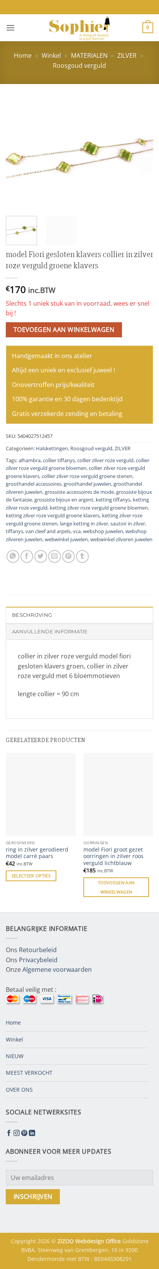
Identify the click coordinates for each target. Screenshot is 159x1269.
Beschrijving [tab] (32, 615)
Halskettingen (52, 448)
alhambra (30, 460)
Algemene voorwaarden (57, 969)
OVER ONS (19, 1089)
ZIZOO (66, 1241)
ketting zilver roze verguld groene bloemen (99, 507)
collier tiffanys (59, 460)
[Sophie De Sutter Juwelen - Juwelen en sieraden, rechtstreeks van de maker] (79, 27)
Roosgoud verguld (79, 65)
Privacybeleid (38, 960)
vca (77, 531)
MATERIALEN (89, 55)
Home (23, 55)
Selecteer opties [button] (31, 876)
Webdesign (90, 1241)
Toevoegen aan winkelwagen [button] (116, 887)
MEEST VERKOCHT (29, 1072)
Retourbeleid (38, 950)
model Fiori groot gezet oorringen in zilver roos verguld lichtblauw (113, 856)
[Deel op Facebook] (26, 556)
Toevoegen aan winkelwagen (64, 329)
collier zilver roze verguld (105, 460)
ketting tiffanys (113, 499)
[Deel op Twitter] (40, 556)
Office (114, 1241)
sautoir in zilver (127, 523)
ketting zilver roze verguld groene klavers (53, 515)
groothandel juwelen (87, 483)
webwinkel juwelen (66, 539)
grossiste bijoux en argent (63, 499)
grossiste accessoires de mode (79, 491)
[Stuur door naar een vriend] (54, 556)
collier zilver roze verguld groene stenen (87, 476)
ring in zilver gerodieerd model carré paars (37, 853)
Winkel (51, 55)
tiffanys (14, 531)
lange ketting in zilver (84, 523)
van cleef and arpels (48, 531)
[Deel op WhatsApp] (13, 556)
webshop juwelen (103, 531)
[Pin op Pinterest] (68, 556)
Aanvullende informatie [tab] (50, 631)
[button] (10, 27)
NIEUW (15, 1056)
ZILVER (127, 55)
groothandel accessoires (33, 483)
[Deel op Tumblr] (82, 556)
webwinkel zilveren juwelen (121, 539)
